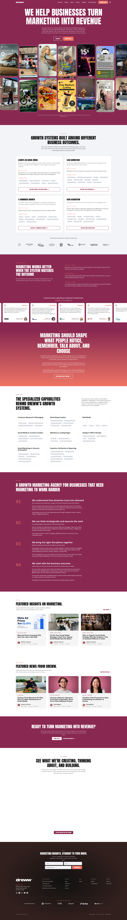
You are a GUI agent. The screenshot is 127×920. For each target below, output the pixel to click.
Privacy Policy (92, 914)
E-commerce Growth (47, 885)
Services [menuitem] (60, 2)
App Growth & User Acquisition (49, 888)
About (66, 881)
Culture (66, 885)
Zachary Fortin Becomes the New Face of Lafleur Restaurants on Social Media (30, 699)
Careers (66, 888)
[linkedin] (19, 893)
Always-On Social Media (47, 881)
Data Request (108, 914)
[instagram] (16, 893)
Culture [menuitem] (78, 2)
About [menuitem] (72, 2)
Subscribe (77, 867)
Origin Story (67, 883)
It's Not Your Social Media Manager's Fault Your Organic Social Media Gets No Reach (61, 637)
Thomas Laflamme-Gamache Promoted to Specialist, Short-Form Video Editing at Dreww (62, 699)
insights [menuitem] (84, 2)
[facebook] (27, 893)
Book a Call (108, 883)
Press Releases (94, 883)
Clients (80, 881)
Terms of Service (100, 914)
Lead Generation (46, 883)
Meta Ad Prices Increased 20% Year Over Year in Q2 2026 (29, 636)
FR (110, 2)
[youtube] (24, 893)
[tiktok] (22, 893)
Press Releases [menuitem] (92, 2)
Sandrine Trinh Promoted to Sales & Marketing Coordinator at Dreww (95, 699)
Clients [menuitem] (66, 2)
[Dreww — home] (20, 2)
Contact (108, 881)
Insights (92, 881)
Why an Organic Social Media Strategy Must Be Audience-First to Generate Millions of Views (95, 637)
